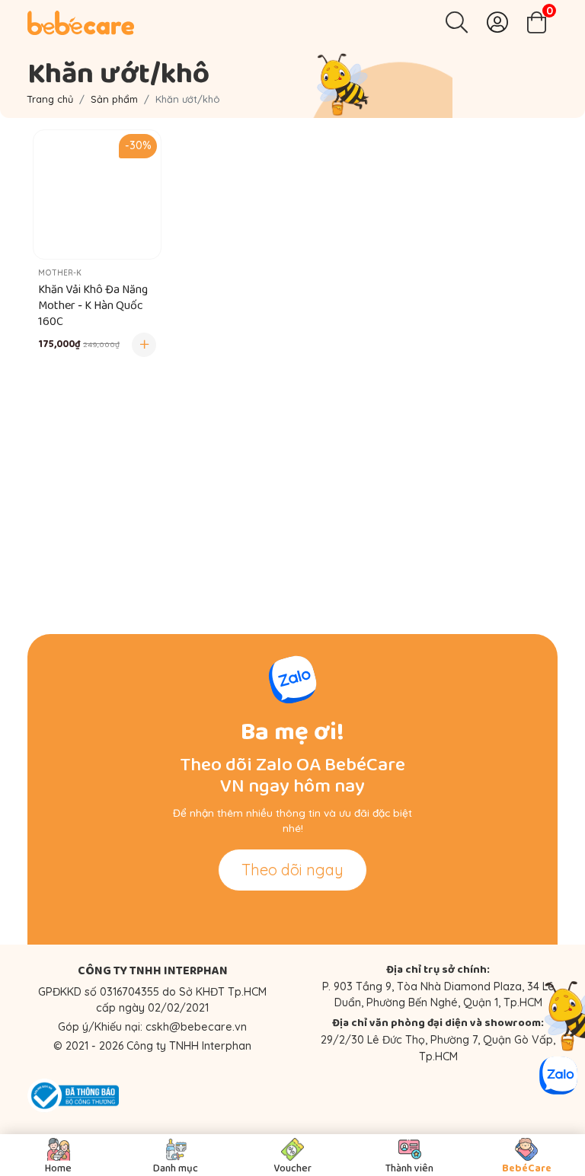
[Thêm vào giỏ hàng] (144, 345)
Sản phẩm (114, 99)
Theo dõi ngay (292, 869)
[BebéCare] (80, 23)
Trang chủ (50, 99)
